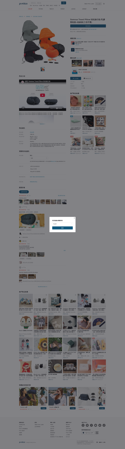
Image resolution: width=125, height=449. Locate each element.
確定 (62, 228)
